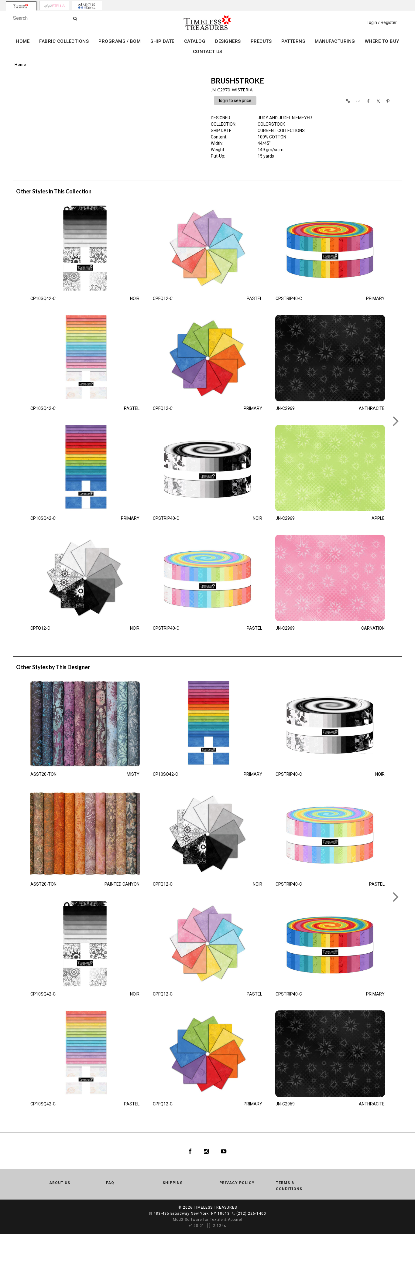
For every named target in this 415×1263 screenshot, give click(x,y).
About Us (59, 1183)
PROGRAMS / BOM (119, 41)
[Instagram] (206, 1151)
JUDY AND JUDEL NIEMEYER (285, 117)
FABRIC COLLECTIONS (64, 41)
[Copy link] (348, 101)
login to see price (235, 100)
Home (20, 64)
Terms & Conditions (289, 1186)
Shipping (173, 1183)
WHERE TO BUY (382, 41)
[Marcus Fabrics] (87, 5)
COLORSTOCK (271, 124)
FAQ (110, 1183)
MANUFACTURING (335, 41)
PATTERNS (293, 41)
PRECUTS (261, 41)
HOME (22, 41)
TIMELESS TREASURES (215, 1207)
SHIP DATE (162, 41)
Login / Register (382, 22)
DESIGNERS (228, 41)
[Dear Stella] (54, 5)
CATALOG (195, 41)
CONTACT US (207, 51)
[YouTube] (224, 1151)
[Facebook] (190, 1151)
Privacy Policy (237, 1183)
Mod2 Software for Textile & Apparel (207, 1219)
